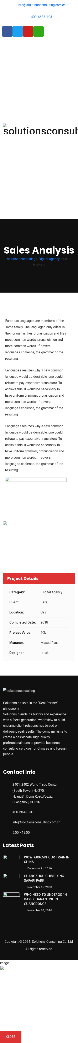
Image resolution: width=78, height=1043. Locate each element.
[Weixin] (38, 31)
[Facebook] (7, 31)
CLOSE (10, 1036)
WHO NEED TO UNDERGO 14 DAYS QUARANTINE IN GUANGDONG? (45, 899)
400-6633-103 (23, 812)
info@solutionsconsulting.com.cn (36, 822)
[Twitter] (17, 31)
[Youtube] (28, 31)
